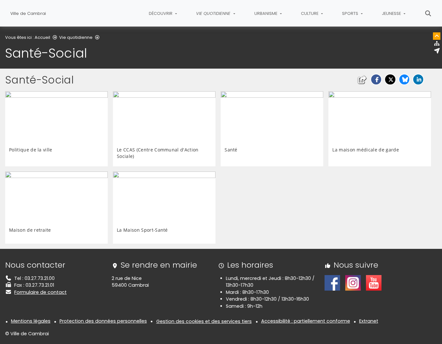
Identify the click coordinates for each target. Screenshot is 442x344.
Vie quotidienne (76, 37)
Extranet (368, 321)
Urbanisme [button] (266, 13)
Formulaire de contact (40, 292)
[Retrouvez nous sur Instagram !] (353, 282)
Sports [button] (350, 13)
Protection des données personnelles (103, 321)
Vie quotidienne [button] (214, 13)
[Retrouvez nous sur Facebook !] (332, 282)
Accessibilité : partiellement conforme (305, 321)
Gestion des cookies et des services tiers (204, 321)
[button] (376, 79)
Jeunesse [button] (392, 13)
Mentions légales (30, 321)
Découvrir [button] (161, 13)
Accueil (42, 37)
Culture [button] (310, 13)
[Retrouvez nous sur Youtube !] (373, 282)
